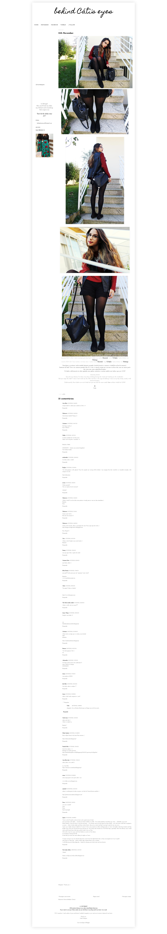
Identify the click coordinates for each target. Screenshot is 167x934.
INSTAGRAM (45, 25)
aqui (118, 371)
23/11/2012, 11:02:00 (70, 482)
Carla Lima (65, 717)
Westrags (125, 361)
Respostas (66, 702)
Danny (64, 550)
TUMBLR (63, 25)
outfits (63, 394)
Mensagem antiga (126, 896)
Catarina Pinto (65, 560)
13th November (65, 33)
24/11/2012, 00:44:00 (72, 631)
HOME (36, 25)
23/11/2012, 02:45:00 (73, 457)
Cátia (68, 705)
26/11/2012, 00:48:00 (74, 733)
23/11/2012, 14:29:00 (72, 523)
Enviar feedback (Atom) (69, 899)
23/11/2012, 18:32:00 (70, 586)
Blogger (88, 922)
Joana (63, 673)
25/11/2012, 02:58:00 (71, 694)
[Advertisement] (94, 890)
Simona (64, 648)
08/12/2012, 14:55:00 (76, 850)
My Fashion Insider (67, 449)
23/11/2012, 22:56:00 (74, 613)
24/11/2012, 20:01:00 (72, 684)
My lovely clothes (66, 850)
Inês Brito (64, 684)
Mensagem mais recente (64, 896)
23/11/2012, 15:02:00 (71, 550)
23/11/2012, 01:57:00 (71, 435)
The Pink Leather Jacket (68, 602)
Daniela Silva (65, 746)
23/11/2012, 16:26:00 (74, 560)
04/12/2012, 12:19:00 (70, 802)
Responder (64, 408)
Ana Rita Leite (65, 760)
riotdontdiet (65, 457)
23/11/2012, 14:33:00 (70, 538)
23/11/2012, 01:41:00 (72, 403)
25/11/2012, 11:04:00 (73, 717)
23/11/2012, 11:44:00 (72, 498)
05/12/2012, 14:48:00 (71, 817)
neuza (63, 482)
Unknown (64, 413)
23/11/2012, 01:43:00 (72, 413)
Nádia (63, 435)
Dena (63, 802)
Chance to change (69, 664)
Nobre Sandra (65, 733)
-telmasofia (65, 660)
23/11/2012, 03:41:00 (71, 467)
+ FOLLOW (71, 25)
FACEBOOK (54, 25)
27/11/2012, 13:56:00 (75, 760)
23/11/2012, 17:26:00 (74, 570)
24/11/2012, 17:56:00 (70, 673)
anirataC (64, 788)
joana (63, 775)
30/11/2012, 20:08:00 (71, 775)
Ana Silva (64, 403)
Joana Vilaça (65, 613)
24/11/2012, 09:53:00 (71, 648)
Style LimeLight (66, 810)
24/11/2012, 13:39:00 (73, 660)
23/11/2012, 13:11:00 (72, 511)
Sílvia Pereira (65, 570)
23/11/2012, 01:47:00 (72, 423)
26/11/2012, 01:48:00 (77, 705)
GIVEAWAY (65, 666)
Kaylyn (64, 467)
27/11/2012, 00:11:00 (74, 746)
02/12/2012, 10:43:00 (72, 788)
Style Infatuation (66, 475)
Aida (63, 586)
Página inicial (96, 896)
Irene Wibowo (65, 427)
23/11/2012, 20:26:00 (79, 602)
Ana (63, 538)
